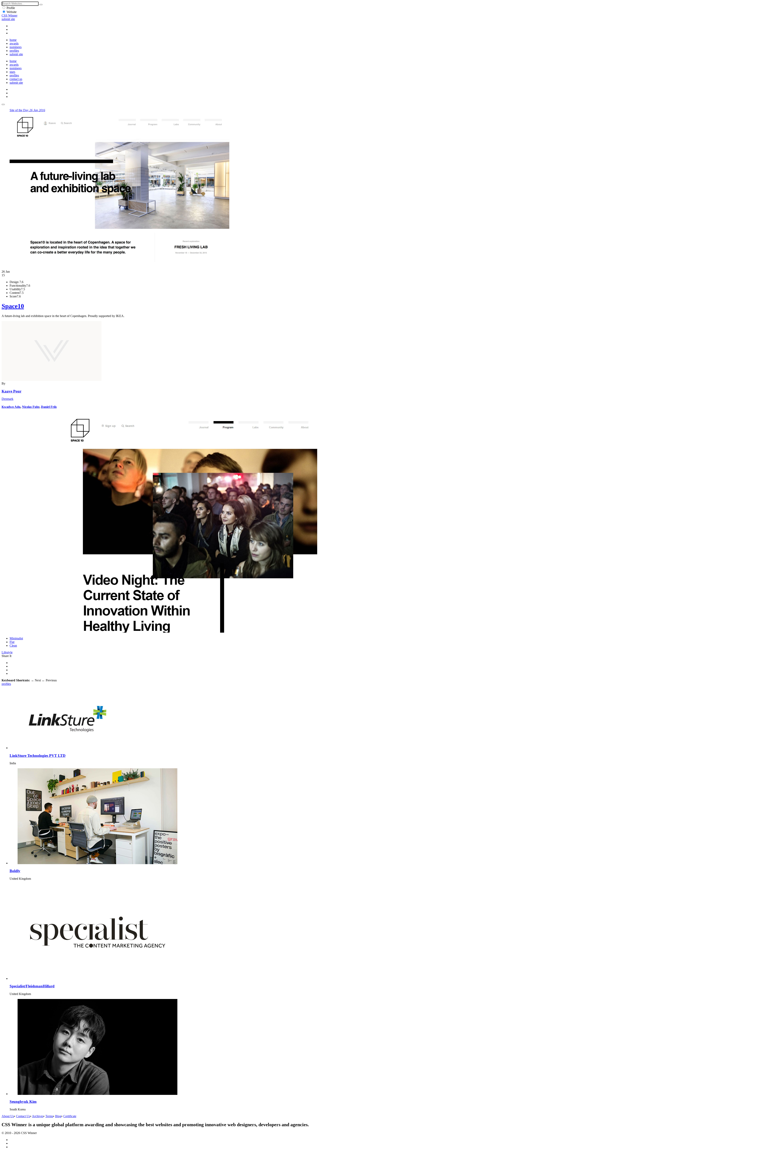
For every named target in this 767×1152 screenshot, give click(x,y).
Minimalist (16, 638)
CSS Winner (9, 15)
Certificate (69, 1116)
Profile (11, 8)
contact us (16, 79)
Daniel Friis (49, 407)
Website (12, 12)
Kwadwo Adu (11, 407)
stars (12, 72)
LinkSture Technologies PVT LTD (38, 755)
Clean (13, 645)
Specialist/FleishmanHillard (32, 986)
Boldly (15, 871)
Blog (58, 1116)
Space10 (13, 306)
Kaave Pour (11, 391)
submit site (8, 19)
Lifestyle (7, 652)
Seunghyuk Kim (23, 1101)
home (13, 40)
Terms (49, 1116)
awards (14, 43)
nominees (16, 47)
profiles (14, 50)
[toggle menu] (3, 104)
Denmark (7, 399)
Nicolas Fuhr (30, 407)
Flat (12, 642)
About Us (8, 1116)
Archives (37, 1116)
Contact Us (23, 1116)
